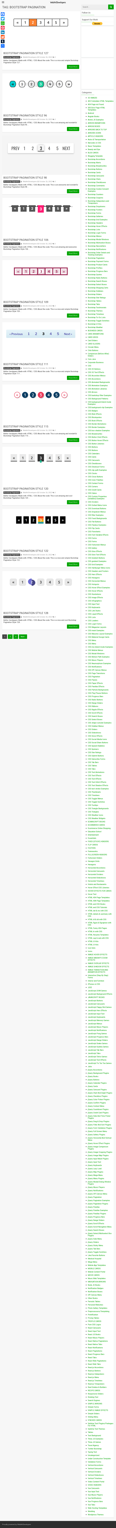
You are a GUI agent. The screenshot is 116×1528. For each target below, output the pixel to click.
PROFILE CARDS (94, 1321)
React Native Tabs (95, 1344)
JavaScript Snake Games (98, 1043)
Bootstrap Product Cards (97, 265)
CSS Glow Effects (95, 551)
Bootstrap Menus (95, 236)
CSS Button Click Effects (97, 437)
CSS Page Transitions (96, 673)
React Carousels (94, 1328)
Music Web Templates (97, 1278)
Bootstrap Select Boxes (97, 284)
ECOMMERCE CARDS (96, 825)
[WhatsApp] (2, 23)
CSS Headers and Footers (98, 571)
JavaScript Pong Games (97, 1033)
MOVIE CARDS (94, 1275)
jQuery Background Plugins (98, 1073)
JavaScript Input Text (96, 1014)
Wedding (91, 1511)
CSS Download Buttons (97, 508)
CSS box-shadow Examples (99, 430)
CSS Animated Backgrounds (99, 382)
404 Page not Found (96, 104)
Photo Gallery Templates (97, 1308)
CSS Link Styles (94, 611)
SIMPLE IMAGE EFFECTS (98, 1410)
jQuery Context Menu (96, 1106)
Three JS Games (94, 1442)
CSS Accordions (94, 379)
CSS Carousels (94, 460)
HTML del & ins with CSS (98, 911)
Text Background (94, 1435)
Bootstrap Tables (94, 301)
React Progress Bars (96, 1354)
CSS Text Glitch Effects (97, 782)
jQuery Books (93, 1076)
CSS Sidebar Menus (96, 726)
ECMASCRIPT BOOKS (96, 822)
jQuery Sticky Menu (95, 1245)
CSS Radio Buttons (95, 700)
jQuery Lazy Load (95, 1169)
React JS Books (94, 1334)
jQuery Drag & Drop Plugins (98, 1121)
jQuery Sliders (93, 1242)
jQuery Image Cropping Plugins (100, 1152)
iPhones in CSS (94, 984)
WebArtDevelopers (30, 57)
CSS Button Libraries (96, 444)
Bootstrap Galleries (95, 216)
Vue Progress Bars (95, 1501)
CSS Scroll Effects (95, 713)
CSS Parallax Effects (96, 686)
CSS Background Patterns (98, 399)
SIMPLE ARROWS (95, 1404)
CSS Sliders (92, 729)
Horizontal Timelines (96, 881)
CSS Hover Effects (95, 591)
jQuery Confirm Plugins (97, 1103)
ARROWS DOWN (94, 133)
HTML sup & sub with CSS (98, 938)
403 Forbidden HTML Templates (101, 101)
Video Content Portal (96, 1482)
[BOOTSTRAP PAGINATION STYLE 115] (41, 404)
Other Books (93, 1298)
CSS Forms (92, 538)
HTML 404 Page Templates (99, 897)
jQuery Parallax (94, 1207)
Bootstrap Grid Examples (98, 220)
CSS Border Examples (96, 427)
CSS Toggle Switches (96, 802)
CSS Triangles (93, 812)
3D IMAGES (92, 98)
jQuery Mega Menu (95, 1175)
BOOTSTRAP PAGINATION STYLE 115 (25, 426)
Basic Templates (94, 146)
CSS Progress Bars (95, 696)
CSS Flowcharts (94, 532)
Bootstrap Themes (95, 311)
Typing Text (92, 1452)
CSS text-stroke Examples (98, 789)
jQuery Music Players (96, 1187)
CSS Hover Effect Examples (99, 588)
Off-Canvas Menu (95, 1295)
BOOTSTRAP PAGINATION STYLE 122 (25, 550)
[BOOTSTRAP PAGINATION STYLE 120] (41, 466)
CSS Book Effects (95, 421)
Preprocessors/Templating (98, 1311)
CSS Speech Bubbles (96, 746)
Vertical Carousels (95, 1468)
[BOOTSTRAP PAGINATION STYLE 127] (41, 30)
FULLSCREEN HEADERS (97, 855)
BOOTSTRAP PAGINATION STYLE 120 (25, 488)
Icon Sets (91, 948)
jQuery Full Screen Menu (97, 1131)
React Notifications (95, 1348)
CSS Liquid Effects (95, 614)
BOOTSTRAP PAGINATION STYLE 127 (25, 53)
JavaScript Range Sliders (98, 1040)
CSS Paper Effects (95, 683)
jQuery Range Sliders (96, 1220)
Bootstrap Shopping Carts (98, 288)
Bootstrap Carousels (96, 176)
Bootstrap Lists (94, 229)
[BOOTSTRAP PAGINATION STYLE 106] (41, 217)
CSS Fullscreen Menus (97, 545)
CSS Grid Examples (95, 564)
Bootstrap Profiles (95, 268)
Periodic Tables (94, 1301)
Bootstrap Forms (94, 213)
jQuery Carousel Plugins (97, 1090)
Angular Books (93, 116)
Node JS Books (94, 1285)
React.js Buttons (94, 1371)
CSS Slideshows (94, 733)
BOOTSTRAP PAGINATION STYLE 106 (25, 239)
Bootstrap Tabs (94, 304)
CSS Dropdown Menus (97, 512)
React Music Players (96, 1338)
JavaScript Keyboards (96, 1017)
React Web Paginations (97, 1361)
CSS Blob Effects (95, 414)
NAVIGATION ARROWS (97, 1282)
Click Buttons (93, 350)
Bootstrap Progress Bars (98, 271)
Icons (90, 951)
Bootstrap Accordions (96, 159)
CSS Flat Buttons (94, 522)
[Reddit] (2, 37)
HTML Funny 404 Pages (97, 928)
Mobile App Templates (97, 1265)
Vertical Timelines (95, 1478)
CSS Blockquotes (95, 417)
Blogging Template (95, 156)
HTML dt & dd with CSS (97, 919)
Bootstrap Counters (95, 194)
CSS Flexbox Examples (97, 525)
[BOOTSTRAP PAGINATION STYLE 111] (41, 341)
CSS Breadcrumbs (95, 434)
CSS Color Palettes (95, 480)
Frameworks (93, 851)
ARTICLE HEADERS (95, 136)
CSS (89, 366)
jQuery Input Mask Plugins (98, 1159)
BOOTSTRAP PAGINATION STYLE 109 (25, 302)
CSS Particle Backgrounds (98, 690)
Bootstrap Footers (95, 210)
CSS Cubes (92, 493)
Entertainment (93, 835)
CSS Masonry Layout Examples (100, 634)
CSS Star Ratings (94, 752)
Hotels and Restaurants (97, 884)
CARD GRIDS (93, 337)
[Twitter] (2, 18)
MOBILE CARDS (94, 1268)
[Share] (2, 46)
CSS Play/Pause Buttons (98, 693)
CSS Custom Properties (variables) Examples (97, 497)
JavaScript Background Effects (100, 994)
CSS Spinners (93, 749)
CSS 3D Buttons (94, 369)
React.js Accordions (95, 1367)
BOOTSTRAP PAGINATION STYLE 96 (25, 115)
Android (91, 113)
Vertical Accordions (95, 1465)
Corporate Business (96, 362)
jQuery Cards (93, 1086)
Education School (94, 831)
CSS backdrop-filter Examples (100, 395)
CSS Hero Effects (95, 574)
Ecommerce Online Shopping (99, 828)
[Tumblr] (2, 41)
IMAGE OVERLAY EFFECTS (98, 963)
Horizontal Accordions (96, 868)
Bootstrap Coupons (95, 198)
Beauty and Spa (94, 149)
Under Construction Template (99, 1459)
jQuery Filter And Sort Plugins (99, 1125)
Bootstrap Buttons (95, 169)
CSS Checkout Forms (96, 467)
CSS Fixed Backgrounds (97, 518)
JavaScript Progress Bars (98, 1037)
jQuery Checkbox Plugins (98, 1096)
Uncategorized (93, 1455)
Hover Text (92, 894)
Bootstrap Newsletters (97, 246)
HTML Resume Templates (98, 935)
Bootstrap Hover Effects (97, 226)
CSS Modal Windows (96, 653)
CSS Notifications (95, 667)
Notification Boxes (95, 1292)
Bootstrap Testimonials (97, 307)
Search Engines (94, 1400)
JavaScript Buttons (95, 1001)
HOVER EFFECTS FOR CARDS (99, 891)
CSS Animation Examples (98, 385)
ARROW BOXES (94, 126)
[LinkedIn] (2, 32)
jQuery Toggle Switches (97, 1252)
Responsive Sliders (95, 1394)
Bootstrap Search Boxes (97, 281)
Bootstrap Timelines (96, 314)
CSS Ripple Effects (95, 710)
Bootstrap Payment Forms (98, 261)
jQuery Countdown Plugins (98, 1109)
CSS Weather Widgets (96, 818)
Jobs (90, 1066)
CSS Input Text (93, 604)
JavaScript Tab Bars (96, 1050)
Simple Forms (93, 1407)
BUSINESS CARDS (95, 331)
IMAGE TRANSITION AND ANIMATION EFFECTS (98, 971)
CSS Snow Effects (95, 736)
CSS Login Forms (95, 624)
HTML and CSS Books (96, 904)
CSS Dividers (93, 502)
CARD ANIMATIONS (96, 334)
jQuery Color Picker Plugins (98, 1099)
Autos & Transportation (97, 139)
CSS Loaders (93, 621)
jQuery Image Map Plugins (98, 1155)
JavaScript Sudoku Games (98, 1047)
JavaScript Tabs (94, 1053)
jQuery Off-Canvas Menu (97, 1194)
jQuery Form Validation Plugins (100, 1128)
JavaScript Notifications (97, 1030)
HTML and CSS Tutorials (97, 907)
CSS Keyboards (94, 607)
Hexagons (92, 864)
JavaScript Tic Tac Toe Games (100, 1063)
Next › (23, 637)
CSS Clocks (92, 473)
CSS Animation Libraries (97, 389)
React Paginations (95, 1351)
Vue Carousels (93, 1488)
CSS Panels (92, 680)
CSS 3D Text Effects (96, 372)
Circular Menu (93, 347)
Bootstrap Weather (95, 327)
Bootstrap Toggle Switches (98, 321)
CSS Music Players (95, 660)
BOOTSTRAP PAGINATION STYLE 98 (25, 177)
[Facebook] (2, 14)
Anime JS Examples (96, 120)
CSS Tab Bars (93, 762)
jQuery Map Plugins (95, 1172)
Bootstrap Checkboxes (97, 182)
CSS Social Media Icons (97, 739)
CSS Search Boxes (95, 716)
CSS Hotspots (93, 584)
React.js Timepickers (96, 1384)
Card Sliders (93, 340)
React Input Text (94, 1331)
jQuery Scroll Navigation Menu (99, 1227)
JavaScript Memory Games (98, 1020)
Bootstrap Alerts (94, 163)
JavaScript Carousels (96, 1004)
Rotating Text (93, 1397)
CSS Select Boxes (95, 719)
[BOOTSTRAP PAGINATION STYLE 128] (41, 590)
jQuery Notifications (95, 1190)
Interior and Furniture (96, 981)
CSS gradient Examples (97, 561)
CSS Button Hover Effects (98, 440)
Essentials (92, 838)
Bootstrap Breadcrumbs (97, 166)
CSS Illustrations (94, 594)
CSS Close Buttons (95, 477)
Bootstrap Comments (96, 186)
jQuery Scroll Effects (96, 1223)
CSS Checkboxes (95, 463)
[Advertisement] (97, 42)
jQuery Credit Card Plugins (98, 1113)
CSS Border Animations (97, 424)
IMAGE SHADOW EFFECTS (98, 967)
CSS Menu (92, 640)
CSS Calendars (94, 454)
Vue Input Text (93, 1491)
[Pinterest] (2, 27)
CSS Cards (92, 457)
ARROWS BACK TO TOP (97, 130)
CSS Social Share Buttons (98, 742)
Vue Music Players (95, 1495)
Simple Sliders (93, 1414)
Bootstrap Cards (94, 172)
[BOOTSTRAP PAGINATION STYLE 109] (41, 279)
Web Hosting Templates (97, 1508)
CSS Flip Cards (94, 528)
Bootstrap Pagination (12, 57)
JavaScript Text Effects (97, 1060)
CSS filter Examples (96, 515)
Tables (90, 1432)
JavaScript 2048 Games (97, 991)
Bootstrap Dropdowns (96, 206)
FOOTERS (92, 848)
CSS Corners (93, 486)
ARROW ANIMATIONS (96, 123)
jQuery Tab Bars (94, 1249)
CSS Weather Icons (95, 815)
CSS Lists (92, 617)
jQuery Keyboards (95, 1165)
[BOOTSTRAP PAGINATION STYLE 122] (41, 528)
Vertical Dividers (94, 1472)
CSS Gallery (92, 548)
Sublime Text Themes (96, 1429)
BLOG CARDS (93, 153)
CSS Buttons (93, 447)
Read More (73, 67)
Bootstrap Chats (94, 179)
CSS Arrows (92, 392)
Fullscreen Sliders (95, 858)
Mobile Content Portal (96, 1272)
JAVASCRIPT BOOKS (96, 997)
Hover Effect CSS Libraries (98, 888)
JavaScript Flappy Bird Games (100, 1007)
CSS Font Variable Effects (98, 535)
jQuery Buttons (93, 1080)
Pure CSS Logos (94, 1325)
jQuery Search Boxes (96, 1230)
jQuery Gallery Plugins (96, 1135)
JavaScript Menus (95, 1024)
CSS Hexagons (94, 578)
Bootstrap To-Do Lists (96, 317)
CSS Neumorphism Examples (99, 663)
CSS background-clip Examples (100, 407)
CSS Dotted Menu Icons (97, 505)
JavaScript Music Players (98, 1027)
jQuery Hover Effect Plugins (99, 1143)
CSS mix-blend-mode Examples (100, 647)
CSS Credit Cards (95, 490)
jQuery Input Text (94, 1162)
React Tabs (92, 1357)
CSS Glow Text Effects (97, 555)
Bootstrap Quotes (95, 274)
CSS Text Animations (96, 772)
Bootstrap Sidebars (95, 291)
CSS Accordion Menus (96, 376)
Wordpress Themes (96, 1515)
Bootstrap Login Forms (97, 233)
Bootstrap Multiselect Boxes (99, 243)
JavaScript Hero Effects (97, 1010)
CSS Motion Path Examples (99, 657)
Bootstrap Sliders (95, 294)
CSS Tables (92, 766)
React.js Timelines (95, 1381)
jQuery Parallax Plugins (97, 1214)
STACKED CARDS (95, 1420)
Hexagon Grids (93, 861)
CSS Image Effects (95, 597)
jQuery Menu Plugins (96, 1178)
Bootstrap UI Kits (94, 324)
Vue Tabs (91, 1505)
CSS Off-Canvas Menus (97, 670)
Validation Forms (94, 1462)
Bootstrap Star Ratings (97, 298)
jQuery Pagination (95, 1197)
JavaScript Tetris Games (97, 1057)
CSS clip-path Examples (97, 470)
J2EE (90, 987)
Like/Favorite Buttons (96, 1255)
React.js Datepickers (96, 1374)
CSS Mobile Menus (95, 650)
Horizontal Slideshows (97, 878)
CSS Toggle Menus (95, 799)
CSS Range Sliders (95, 703)
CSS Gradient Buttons (96, 558)
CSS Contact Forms (95, 483)
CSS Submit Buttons (96, 756)
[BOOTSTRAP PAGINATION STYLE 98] (41, 155)
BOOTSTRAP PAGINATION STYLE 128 (25, 613)
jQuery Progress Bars (96, 1217)
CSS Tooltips (93, 805)
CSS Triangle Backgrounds (98, 808)
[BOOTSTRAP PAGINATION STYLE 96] (41, 93)
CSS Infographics (95, 601)
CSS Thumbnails (94, 792)
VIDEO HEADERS (94, 1485)
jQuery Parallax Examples (98, 1210)
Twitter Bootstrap (95, 1449)
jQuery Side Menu (95, 1239)
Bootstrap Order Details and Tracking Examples (99, 254)
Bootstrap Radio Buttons (97, 278)
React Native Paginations (98, 1341)
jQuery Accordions (95, 1070)
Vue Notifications (94, 1498)
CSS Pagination (94, 677)
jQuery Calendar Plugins (97, 1083)
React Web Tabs (94, 1364)
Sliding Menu (93, 1417)
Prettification (93, 1315)
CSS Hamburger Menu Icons (99, 568)
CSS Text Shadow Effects (98, 785)
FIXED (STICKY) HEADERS (98, 841)
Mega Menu (92, 1262)
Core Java (92, 359)
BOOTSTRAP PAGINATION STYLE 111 (25, 364)
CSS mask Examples (96, 630)
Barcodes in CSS (94, 143)
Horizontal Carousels (96, 871)
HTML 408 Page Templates (99, 901)
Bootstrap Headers (95, 223)
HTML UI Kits (93, 941)
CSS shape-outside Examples (99, 723)
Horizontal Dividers (95, 874)
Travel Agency (93, 1445)
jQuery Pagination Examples (99, 1200)
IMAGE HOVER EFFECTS (97, 954)
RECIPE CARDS (94, 1390)
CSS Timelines (93, 795)
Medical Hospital (94, 1259)
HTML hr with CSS (95, 931)
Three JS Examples (95, 1439)
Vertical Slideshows (96, 1475)
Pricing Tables (93, 1318)
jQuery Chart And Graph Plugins (100, 1093)
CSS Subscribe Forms (96, 759)
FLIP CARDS (93, 845)
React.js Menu (93, 1377)
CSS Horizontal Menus (97, 581)
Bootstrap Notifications (97, 249)
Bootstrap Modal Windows (98, 239)
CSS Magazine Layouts (97, 627)
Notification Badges (95, 1288)
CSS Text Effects (94, 775)
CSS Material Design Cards (98, 637)
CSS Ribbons (93, 706)
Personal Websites (95, 1305)
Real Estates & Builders (97, 1387)
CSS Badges (93, 411)
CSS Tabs (91, 769)
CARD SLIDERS (94, 344)
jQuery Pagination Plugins (98, 1204)
